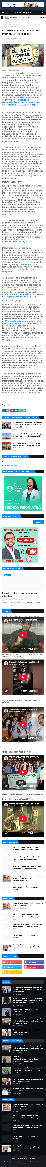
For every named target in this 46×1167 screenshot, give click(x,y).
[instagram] (34, 967)
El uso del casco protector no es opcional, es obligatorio (28, 1090)
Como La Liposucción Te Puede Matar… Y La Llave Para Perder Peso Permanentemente (28, 878)
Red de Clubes (22, 1158)
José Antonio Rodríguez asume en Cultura (25, 888)
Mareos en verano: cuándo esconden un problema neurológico (27, 1031)
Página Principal (7, 24)
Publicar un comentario (10, 465)
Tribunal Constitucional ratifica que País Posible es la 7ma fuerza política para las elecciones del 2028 (28, 1021)
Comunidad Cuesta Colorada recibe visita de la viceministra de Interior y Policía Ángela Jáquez (28, 1070)
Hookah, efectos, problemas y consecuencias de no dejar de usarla (26, 946)
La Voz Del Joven (23, 12)
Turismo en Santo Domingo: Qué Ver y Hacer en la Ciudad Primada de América (27, 435)
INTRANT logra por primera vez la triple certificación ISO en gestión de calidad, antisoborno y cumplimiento (27, 1059)
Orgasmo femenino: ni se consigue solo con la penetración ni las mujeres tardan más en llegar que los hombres (28, 1000)
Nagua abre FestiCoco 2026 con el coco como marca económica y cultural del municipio (27, 445)
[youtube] (12, 962)
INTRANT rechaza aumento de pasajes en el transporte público (28, 1080)
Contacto (32, 1158)
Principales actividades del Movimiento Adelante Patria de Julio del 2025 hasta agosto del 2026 (27, 425)
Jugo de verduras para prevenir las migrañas (19, 594)
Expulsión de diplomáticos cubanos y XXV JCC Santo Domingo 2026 (28, 1010)
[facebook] (34, 962)
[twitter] (12, 967)
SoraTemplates (16, 1162)
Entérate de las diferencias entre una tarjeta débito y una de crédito (27, 867)
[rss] (12, 972)
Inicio (13, 1158)
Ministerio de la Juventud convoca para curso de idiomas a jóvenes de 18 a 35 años (27, 926)
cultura (15, 24)
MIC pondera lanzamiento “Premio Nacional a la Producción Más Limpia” (26, 848)
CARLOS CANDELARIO (10, 38)
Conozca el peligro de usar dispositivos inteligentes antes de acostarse (27, 858)
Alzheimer (11, 124)
